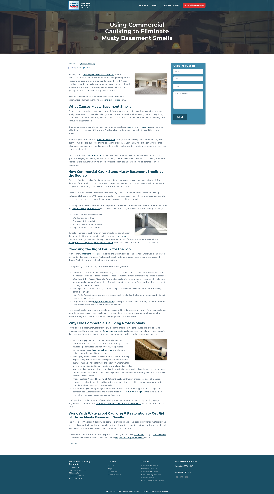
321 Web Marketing (160, 491)
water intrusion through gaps (133, 392)
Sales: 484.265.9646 (171, 5)
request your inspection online (129, 438)
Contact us (139, 434)
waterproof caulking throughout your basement (90, 242)
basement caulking (90, 254)
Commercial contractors (113, 331)
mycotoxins (144, 127)
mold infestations (94, 155)
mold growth (122, 236)
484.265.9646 (159, 434)
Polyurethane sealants (103, 301)
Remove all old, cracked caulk (86, 208)
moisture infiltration (106, 139)
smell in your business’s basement (98, 74)
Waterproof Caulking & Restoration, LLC (127, 491)
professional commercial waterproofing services (118, 403)
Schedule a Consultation (196, 5)
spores (131, 127)
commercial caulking (110, 100)
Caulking (74, 443)
